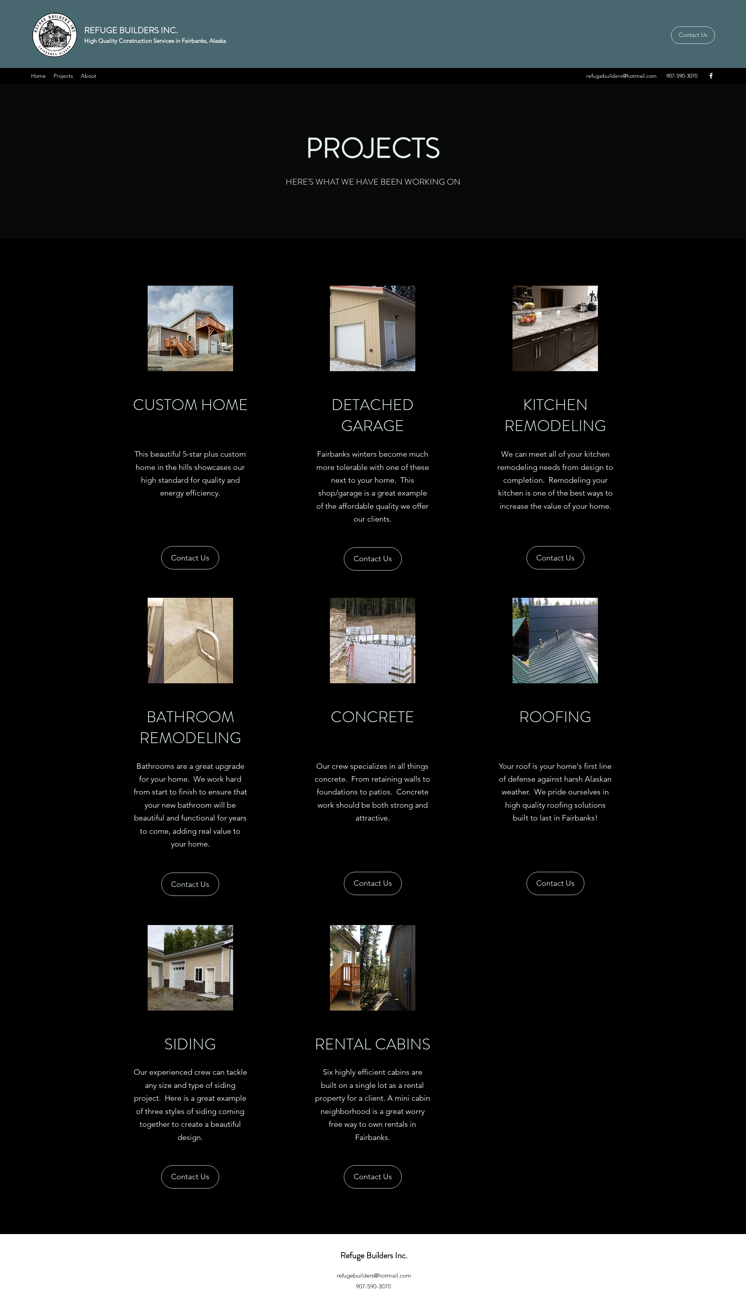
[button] (190, 328)
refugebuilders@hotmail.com (621, 75)
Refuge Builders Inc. (374, 1255)
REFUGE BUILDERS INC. (131, 30)
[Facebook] (711, 76)
